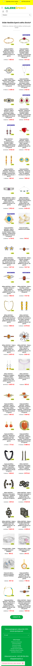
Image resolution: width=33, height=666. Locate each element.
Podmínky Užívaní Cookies (16, 650)
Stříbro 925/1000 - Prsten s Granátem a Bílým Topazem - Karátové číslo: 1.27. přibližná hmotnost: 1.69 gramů (24, 289)
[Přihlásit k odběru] (28, 635)
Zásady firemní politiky (16, 648)
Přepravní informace (16, 642)
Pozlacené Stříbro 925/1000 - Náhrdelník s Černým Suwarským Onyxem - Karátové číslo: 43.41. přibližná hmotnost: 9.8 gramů (8, 467)
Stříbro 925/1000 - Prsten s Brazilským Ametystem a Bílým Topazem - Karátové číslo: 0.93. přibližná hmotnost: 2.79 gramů (9, 201)
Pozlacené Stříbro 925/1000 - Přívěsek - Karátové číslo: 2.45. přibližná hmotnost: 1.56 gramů (24, 575)
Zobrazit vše (16, 617)
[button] (2, 8)
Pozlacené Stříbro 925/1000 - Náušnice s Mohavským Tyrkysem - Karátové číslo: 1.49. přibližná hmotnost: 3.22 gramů (9, 437)
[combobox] (16, 15)
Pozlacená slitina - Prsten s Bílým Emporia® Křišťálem (8, 550)
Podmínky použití (16, 647)
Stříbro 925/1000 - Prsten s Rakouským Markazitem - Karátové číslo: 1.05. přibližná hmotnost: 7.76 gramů (9, 524)
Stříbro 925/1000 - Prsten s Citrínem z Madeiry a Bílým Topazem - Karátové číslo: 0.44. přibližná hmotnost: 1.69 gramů (24, 261)
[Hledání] (30, 15)
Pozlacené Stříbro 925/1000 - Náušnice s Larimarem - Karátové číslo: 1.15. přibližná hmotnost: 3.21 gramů (24, 171)
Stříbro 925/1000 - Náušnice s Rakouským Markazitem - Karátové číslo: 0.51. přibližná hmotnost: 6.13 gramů (9, 495)
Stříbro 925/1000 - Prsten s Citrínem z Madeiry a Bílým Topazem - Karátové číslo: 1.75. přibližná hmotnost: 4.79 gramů (24, 349)
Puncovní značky (16, 645)
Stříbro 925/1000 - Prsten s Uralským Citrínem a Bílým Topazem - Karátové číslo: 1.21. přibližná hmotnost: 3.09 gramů (9, 290)
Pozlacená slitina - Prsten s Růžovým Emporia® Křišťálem (24, 550)
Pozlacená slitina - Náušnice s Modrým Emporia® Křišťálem (9, 574)
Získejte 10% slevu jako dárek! (11, 663)
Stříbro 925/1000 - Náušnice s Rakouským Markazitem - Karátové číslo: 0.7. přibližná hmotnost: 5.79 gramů (24, 466)
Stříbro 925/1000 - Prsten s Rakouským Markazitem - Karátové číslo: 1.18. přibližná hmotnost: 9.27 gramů (24, 524)
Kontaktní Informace (16, 652)
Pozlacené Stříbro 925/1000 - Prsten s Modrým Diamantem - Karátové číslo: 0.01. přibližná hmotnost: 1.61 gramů (9, 52)
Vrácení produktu (16, 643)
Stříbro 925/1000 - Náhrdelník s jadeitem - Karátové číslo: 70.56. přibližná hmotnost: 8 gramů (24, 376)
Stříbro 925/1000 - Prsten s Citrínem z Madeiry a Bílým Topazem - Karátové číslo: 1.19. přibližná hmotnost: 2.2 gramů (9, 349)
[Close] (22, 663)
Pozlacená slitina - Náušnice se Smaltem (24, 228)
